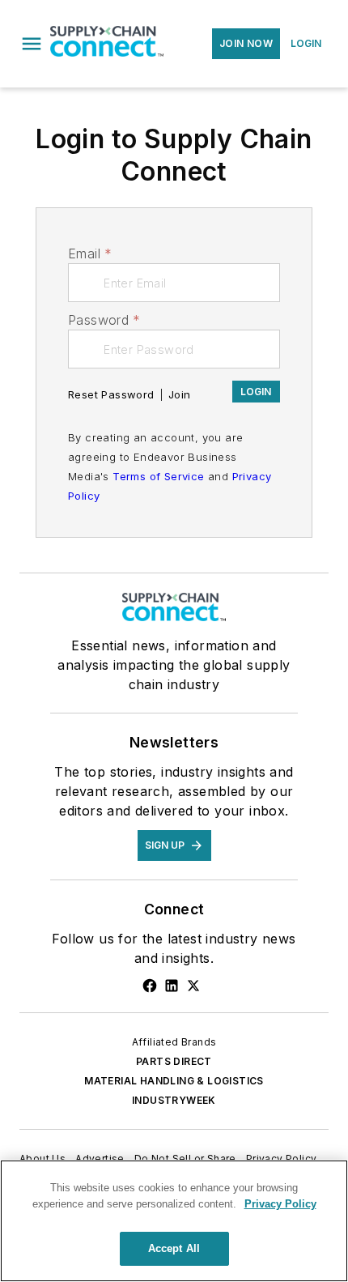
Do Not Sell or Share (185, 1158)
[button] (31, 44)
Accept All (174, 1248)
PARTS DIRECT (174, 1061)
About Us (42, 1158)
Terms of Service (158, 476)
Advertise (100, 1158)
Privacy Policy (281, 1158)
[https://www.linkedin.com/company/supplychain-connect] (171, 985)
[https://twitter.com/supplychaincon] (193, 985)
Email (90, 253)
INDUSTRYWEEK (174, 1100)
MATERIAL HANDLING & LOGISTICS (174, 1081)
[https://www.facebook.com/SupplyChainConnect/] (150, 985)
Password (104, 320)
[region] (174, 1221)
